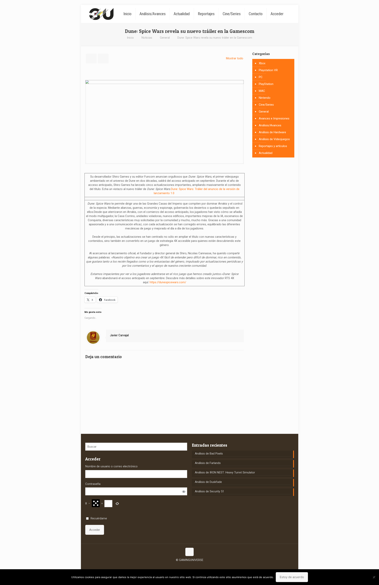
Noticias (147, 37)
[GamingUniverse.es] (101, 14)
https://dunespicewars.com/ (168, 282)
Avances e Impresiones (274, 118)
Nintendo (264, 98)
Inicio (130, 37)
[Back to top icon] (189, 552)
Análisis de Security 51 (209, 491)
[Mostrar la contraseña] (183, 491)
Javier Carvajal (119, 335)
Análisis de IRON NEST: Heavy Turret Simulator (225, 472)
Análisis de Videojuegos (274, 139)
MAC (262, 91)
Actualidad (265, 153)
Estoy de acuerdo (292, 577)
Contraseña (92, 484)
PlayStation (266, 84)
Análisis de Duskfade (208, 482)
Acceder (94, 530)
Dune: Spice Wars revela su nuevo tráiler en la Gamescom (214, 37)
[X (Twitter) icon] (189, 566)
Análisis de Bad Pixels (209, 453)
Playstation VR (268, 70)
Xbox (262, 63)
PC (261, 77)
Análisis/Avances (270, 125)
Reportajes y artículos (273, 146)
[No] (374, 577)
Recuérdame (99, 518)
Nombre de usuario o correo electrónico (111, 466)
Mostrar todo (234, 58)
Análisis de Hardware (272, 132)
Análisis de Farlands (208, 463)
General (165, 37)
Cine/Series (266, 104)
